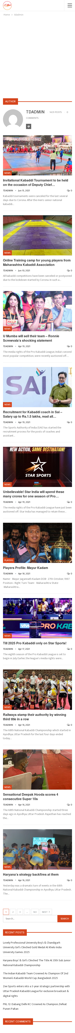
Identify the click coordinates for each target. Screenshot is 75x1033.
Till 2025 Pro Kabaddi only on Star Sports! (34, 643)
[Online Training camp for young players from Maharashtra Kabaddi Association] (37, 235)
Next (45, 912)
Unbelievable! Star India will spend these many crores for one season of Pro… (33, 493)
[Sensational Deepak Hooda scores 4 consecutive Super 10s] (37, 769)
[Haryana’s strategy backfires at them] (37, 849)
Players (8, 560)
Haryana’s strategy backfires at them (31, 874)
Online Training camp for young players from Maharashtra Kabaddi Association (37, 262)
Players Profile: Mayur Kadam (25, 567)
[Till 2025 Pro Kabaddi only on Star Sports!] (37, 618)
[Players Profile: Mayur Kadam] (37, 543)
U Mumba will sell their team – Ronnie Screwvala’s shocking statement (31, 338)
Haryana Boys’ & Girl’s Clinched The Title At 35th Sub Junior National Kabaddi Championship (37, 962)
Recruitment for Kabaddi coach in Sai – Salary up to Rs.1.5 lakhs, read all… (32, 414)
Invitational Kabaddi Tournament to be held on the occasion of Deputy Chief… (35, 182)
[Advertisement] (37, 56)
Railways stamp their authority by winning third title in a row (34, 716)
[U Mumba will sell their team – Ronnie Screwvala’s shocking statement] (37, 311)
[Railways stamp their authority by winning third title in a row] (37, 689)
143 (35, 912)
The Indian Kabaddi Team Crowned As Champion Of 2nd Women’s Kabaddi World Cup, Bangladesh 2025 (35, 976)
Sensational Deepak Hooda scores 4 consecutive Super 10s (30, 796)
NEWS (7, 173)
